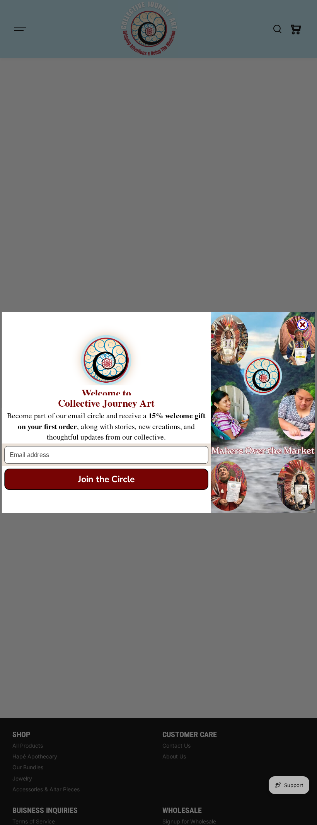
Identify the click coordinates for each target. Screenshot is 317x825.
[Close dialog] (303, 325)
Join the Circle (106, 479)
